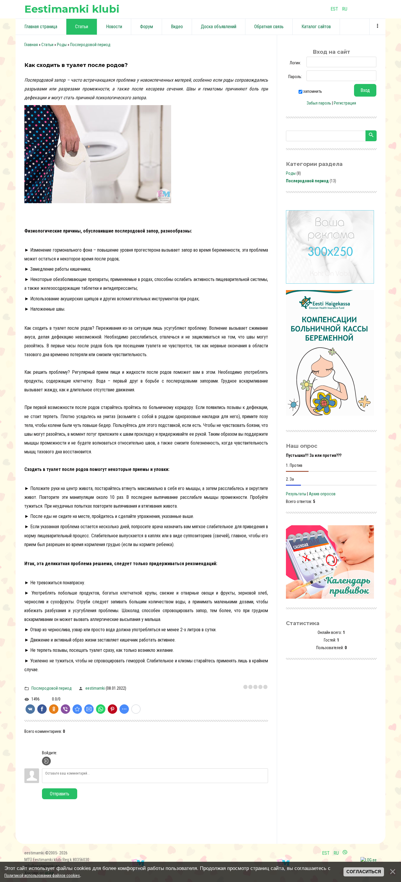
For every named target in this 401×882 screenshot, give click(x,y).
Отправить (59, 794)
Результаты (296, 494)
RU (344, 9)
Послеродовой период (90, 44)
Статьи (47, 44)
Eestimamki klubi (71, 9)
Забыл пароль (319, 103)
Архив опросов (322, 494)
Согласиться (363, 871)
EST (334, 9)
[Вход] (46, 761)
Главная (31, 44)
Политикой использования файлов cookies (42, 875)
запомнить (312, 91)
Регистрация (345, 103)
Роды (62, 44)
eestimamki (95, 688)
